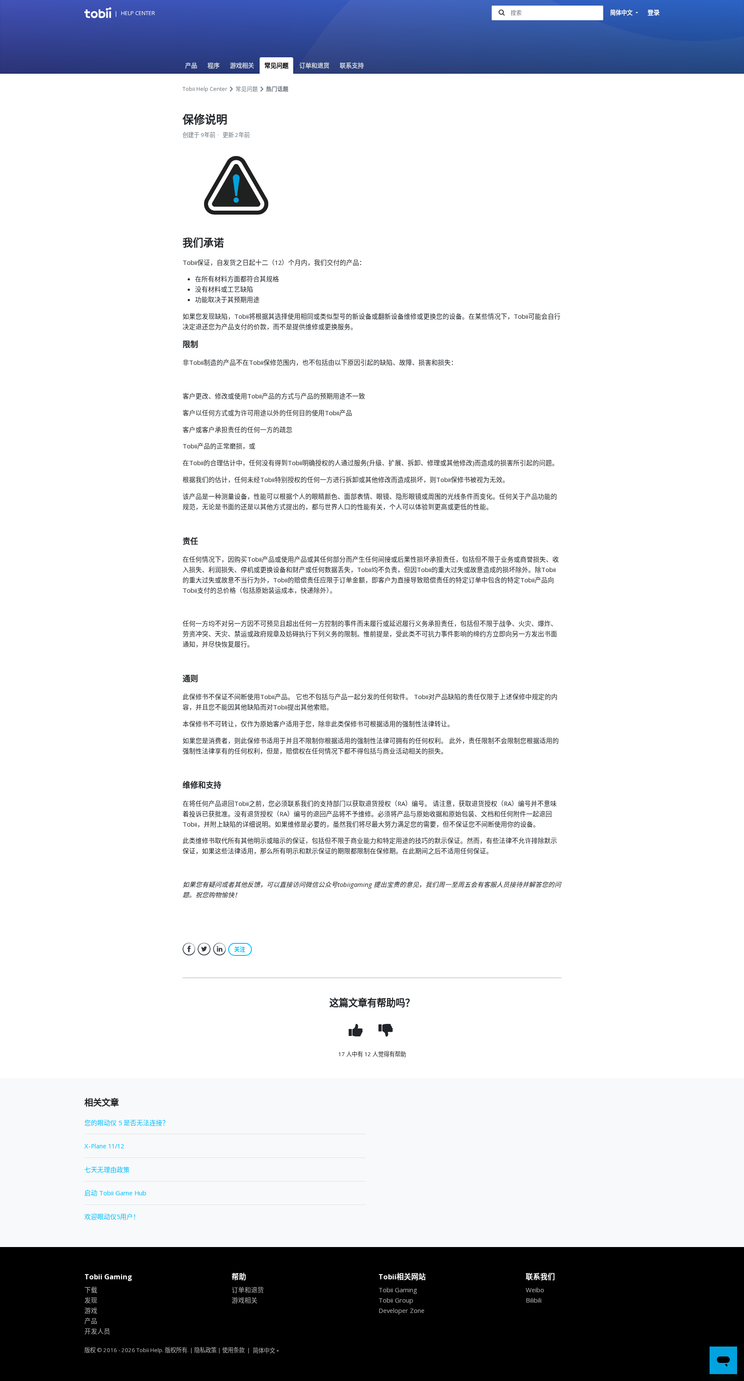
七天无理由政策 (107, 1169)
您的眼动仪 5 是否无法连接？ (126, 1122)
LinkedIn (219, 949)
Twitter (204, 949)
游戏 (90, 1310)
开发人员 (97, 1331)
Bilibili (534, 1300)
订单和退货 (314, 65)
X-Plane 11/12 (104, 1146)
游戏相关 (242, 65)
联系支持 (352, 65)
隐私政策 (205, 1350)
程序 (214, 65)
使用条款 (233, 1350)
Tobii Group (395, 1300)
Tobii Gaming (397, 1289)
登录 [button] (654, 12)
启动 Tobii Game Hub (115, 1192)
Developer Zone (401, 1310)
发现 (90, 1300)
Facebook (189, 949)
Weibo (535, 1289)
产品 (191, 65)
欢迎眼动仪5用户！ (112, 1216)
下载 (90, 1289)
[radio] (357, 1030)
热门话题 (277, 89)
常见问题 (276, 65)
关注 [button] (239, 949)
